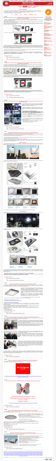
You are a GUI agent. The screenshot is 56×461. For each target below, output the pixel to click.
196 (21, 455)
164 (14, 454)
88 (25, 452)
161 (10, 454)
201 (29, 455)
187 (8, 455)
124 (34, 453)
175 (30, 454)
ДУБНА (20, 0)
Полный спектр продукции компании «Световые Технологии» (16, 313)
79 (15, 452)
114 (20, 453)
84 (20, 452)
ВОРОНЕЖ (16, 0)
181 (39, 454)
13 (18, 451)
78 (14, 452)
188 (10, 455)
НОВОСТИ (25, 6)
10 (15, 451)
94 (32, 452)
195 (20, 455)
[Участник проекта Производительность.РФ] (48, 12)
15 (20, 451)
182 (40, 454)
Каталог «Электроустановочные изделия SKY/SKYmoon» (16, 97)
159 (7, 454)
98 (36, 452)
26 (33, 451)
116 (23, 453)
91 (28, 452)
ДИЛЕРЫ (29, 7)
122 (31, 453)
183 (42, 454)
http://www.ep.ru (6, 457)
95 (33, 452)
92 (30, 452)
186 (7, 455)
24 (30, 451)
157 (4, 454)
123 (33, 453)
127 (38, 453)
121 (30, 453)
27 (34, 451)
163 (13, 454)
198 (24, 455)
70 (5, 452)
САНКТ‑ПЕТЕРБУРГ (29, 1)
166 (17, 454)
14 (19, 451)
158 (5, 454)
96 (34, 452)
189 (11, 455)
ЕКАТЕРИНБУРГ (25, 0)
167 (18, 454)
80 (16, 452)
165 (16, 454)
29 (36, 451)
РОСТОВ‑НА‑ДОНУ (42, 0)
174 (29, 454)
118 (25, 453)
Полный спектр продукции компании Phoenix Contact (15, 448)
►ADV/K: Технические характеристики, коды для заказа (11, 299)
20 (26, 451)
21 (27, 451)
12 (17, 451)
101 (40, 452)
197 (23, 455)
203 (31, 455)
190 (13, 455)
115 (21, 453)
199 (26, 455)
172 (26, 454)
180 (37, 454)
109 (13, 453)
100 (39, 452)
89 (26, 452)
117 (24, 453)
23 (29, 451)
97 (35, 452)
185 (5, 455)
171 (24, 454)
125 (35, 453)
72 (7, 452)
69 (3, 452)
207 (37, 455)
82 (18, 452)
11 (16, 451)
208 (39, 455)
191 (14, 455)
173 (27, 454)
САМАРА (25, 1)
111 (16, 453)
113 (18, 453)
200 (27, 455)
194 (18, 455)
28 (35, 451)
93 (31, 452)
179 (36, 454)
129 (41, 453)
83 (19, 452)
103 (4, 453)
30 (37, 451)
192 (16, 455)
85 (22, 452)
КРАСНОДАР (29, 0)
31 (38, 451)
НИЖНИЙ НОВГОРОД (35, 0)
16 (21, 451)
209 (40, 455)
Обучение (25, 14)
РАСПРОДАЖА (24, 7)
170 (23, 454)
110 (14, 453)
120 (28, 453)
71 (6, 452)
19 (25, 451)
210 (42, 455)
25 (32, 451)
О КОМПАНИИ (20, 6)
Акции (21, 14)
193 (17, 455)
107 (10, 453)
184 (4, 455)
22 (28, 451)
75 (10, 452)
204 (33, 455)
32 (40, 451)
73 (8, 452)
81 (17, 452)
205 (34, 455)
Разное (35, 14)
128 (40, 453)
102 (42, 452)
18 (24, 451)
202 (30, 455)
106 (9, 453)
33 (41, 451)
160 (8, 454)
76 (11, 452)
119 (27, 453)
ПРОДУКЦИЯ (30, 6)
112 (17, 453)
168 (20, 454)
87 (24, 452)
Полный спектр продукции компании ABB (13, 57)
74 (9, 452)
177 (33, 454)
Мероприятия (31, 14)
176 (31, 454)
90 (27, 452)
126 (37, 453)
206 (36, 455)
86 (23, 452)
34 (42, 451)
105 (7, 453)
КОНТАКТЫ (34, 7)
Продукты (16, 14)
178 (34, 454)
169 (21, 454)
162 (11, 454)
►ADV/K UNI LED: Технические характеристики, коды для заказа (13, 300)
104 (6, 453)
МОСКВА (12, 0)
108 (11, 453)
